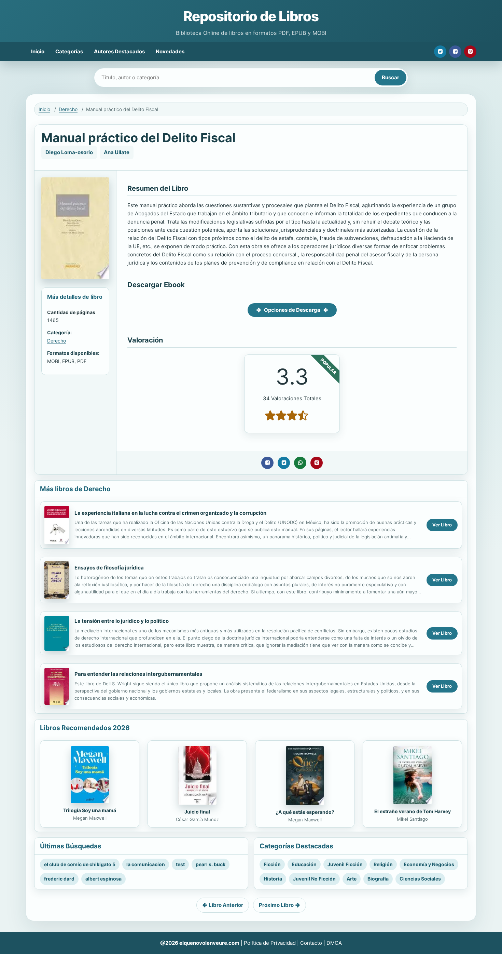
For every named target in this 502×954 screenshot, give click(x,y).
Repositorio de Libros (251, 16)
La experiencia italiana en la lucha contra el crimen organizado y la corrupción (170, 513)
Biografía (378, 879)
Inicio (37, 51)
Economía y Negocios (429, 864)
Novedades (170, 51)
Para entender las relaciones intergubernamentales (138, 674)
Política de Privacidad (270, 943)
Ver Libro (442, 524)
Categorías (69, 51)
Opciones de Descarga (292, 310)
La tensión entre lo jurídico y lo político (121, 621)
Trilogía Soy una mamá (89, 810)
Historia (273, 879)
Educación (304, 864)
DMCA (334, 943)
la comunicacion (145, 864)
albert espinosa (103, 879)
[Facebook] (455, 51)
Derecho (68, 109)
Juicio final (197, 812)
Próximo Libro (276, 905)
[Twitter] (440, 51)
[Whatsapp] (300, 463)
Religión (383, 864)
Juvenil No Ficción (314, 879)
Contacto (311, 943)
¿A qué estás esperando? (305, 812)
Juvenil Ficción (345, 864)
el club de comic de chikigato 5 (79, 864)
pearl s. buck (210, 864)
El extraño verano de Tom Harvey (412, 811)
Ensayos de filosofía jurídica (109, 567)
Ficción (272, 864)
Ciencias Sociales (420, 879)
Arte (352, 879)
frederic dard (59, 879)
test (180, 864)
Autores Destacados (119, 51)
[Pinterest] (470, 51)
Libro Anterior (226, 905)
